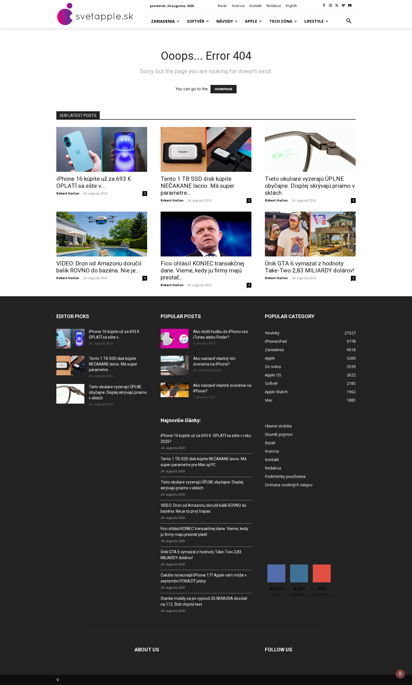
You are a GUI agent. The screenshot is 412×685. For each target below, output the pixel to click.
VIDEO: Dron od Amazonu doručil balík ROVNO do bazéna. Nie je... (99, 267)
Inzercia (272, 451)
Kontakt (272, 459)
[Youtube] (349, 6)
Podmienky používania (285, 476)
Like (276, 566)
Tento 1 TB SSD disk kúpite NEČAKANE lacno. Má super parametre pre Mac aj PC (203, 462)
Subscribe (321, 566)
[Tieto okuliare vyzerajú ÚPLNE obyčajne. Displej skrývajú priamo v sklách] (310, 149)
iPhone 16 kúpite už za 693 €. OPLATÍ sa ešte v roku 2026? (206, 438)
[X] (337, 6)
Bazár (270, 442)
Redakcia (273, 468)
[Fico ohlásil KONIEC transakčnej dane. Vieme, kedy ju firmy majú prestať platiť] (206, 234)
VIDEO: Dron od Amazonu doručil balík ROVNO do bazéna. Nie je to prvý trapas (203, 508)
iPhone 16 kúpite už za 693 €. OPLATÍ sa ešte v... (94, 182)
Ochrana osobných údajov (289, 484)
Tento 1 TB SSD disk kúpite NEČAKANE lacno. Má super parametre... (197, 185)
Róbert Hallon (67, 193)
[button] (349, 21)
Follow (298, 566)
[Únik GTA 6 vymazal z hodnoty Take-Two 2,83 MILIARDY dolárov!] (310, 234)
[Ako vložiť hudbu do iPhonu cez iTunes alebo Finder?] (175, 338)
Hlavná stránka (278, 426)
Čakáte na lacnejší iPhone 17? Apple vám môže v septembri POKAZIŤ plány (204, 578)
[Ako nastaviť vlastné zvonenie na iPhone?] (175, 390)
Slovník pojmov (279, 434)
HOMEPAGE (223, 89)
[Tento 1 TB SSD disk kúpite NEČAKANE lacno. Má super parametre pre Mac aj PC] (206, 149)
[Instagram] (330, 6)
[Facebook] (324, 6)
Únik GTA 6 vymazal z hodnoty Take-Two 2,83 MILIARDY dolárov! (309, 267)
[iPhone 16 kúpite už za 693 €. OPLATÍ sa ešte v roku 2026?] (101, 149)
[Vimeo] (343, 6)
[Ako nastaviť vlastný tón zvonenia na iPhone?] (175, 365)
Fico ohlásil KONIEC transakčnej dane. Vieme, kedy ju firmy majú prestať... (202, 270)
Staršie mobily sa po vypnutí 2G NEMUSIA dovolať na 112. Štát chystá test (204, 601)
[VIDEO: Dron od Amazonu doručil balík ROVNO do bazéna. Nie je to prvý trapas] (101, 234)
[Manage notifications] (400, 674)
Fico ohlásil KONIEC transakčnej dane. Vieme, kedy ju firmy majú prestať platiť (204, 531)
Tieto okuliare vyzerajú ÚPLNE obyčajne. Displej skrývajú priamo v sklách (310, 185)
